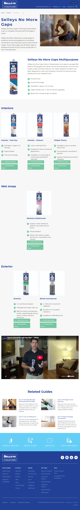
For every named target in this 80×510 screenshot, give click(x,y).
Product (8, 12)
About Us (5, 502)
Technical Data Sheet (8, 167)
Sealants (17, 473)
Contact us (5, 473)
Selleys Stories (6, 471)
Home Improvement (42, 6)
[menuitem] (43, 7)
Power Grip (31, 482)
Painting (17, 476)
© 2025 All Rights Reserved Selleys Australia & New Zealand (51, 502)
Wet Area (30, 476)
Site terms (75, 502)
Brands (30, 468)
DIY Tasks (44, 468)
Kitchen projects (45, 473)
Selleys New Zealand (23, 502)
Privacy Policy (68, 502)
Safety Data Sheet (10, 162)
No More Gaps (32, 473)
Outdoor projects (46, 481)
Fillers (16, 479)
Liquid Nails (31, 471)
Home (2, 12)
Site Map (76, 505)
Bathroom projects (46, 471)
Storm (30, 479)
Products (55, 6)
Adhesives (18, 471)
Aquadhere (31, 485)
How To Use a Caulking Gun (27, 416)
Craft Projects (44, 492)
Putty (16, 482)
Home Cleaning (19, 485)
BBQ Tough (31, 488)
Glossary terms (6, 476)
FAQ (64, 6)
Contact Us (70, 6)
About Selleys (6, 468)
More (55, 468)
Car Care (17, 488)
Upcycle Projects (45, 489)
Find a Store (74, 2)
